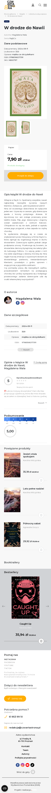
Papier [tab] (11, 147)
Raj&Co (13, 38)
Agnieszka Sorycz (31, 527)
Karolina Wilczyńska (32, 460)
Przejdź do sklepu (25, 176)
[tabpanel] (25, 608)
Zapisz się (17, 699)
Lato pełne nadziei (33, 488)
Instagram (10, 659)
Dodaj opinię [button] (41, 362)
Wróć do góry (23, 772)
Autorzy (25, 754)
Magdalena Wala (19, 35)
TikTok (8, 668)
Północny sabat (32, 523)
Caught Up (25, 624)
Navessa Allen (25, 628)
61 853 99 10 (15, 716)
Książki (22, 14)
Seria (7, 21)
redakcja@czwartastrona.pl (24, 727)
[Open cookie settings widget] (4, 788)
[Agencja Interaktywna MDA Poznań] (34, 790)
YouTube (8, 665)
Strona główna (10, 14)
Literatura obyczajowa (38, 14)
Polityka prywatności (25, 758)
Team (25, 750)
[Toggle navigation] (39, 5)
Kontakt (25, 746)
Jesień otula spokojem (30, 455)
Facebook (9, 662)
